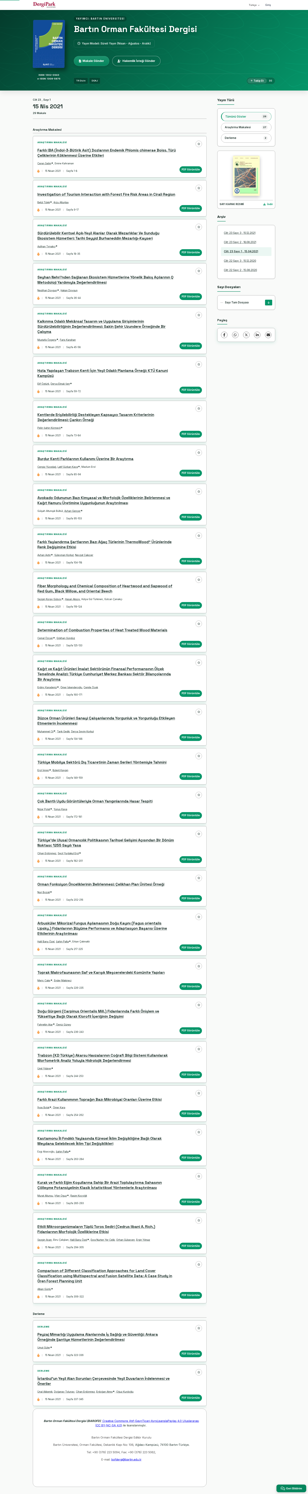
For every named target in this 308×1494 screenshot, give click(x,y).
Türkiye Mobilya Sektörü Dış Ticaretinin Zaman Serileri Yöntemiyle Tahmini (101, 762)
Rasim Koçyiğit (78, 1195)
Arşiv (221, 217)
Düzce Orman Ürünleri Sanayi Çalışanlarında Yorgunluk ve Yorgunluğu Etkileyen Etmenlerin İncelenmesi (106, 721)
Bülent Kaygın (60, 770)
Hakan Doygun (69, 290)
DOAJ (95, 80)
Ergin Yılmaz (143, 1239)
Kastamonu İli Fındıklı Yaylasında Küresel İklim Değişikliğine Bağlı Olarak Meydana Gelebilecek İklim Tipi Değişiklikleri (99, 1141)
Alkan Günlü (44, 1289)
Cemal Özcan (45, 638)
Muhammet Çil (45, 731)
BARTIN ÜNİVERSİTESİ (108, 18)
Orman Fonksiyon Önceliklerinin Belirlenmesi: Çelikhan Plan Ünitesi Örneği (100, 884)
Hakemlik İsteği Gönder (138, 61)
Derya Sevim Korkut (82, 731)
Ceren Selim (44, 163)
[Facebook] (224, 335)
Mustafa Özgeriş (46, 339)
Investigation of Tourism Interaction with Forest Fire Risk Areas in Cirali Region (106, 194)
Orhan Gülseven (125, 1239)
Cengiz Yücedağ (46, 466)
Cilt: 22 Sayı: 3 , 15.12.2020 (240, 261)
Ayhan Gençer (72, 511)
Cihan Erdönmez (46, 853)
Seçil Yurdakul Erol (68, 853)
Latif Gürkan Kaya (68, 466)
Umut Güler (43, 1347)
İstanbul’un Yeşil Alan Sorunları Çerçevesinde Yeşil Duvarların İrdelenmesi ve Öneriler (103, 1381)
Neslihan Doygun (47, 290)
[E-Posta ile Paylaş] (268, 335)
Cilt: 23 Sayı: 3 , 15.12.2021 (239, 233)
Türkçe (253, 5)
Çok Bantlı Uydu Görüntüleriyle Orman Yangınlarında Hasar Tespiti (95, 801)
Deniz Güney (63, 1024)
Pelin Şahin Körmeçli (49, 428)
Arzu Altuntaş (61, 202)
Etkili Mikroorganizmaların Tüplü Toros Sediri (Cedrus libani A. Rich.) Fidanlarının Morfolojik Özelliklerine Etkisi (96, 1229)
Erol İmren (43, 770)
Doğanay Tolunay (64, 1391)
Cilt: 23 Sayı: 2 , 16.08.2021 (240, 242)
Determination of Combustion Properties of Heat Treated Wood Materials (102, 630)
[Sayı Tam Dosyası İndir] (268, 302)
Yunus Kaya (60, 809)
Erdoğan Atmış (104, 1391)
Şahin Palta (62, 941)
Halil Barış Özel (46, 941)
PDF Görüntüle (191, 169)
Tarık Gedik (63, 731)
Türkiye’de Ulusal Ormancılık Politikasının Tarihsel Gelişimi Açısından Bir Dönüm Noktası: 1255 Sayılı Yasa (105, 843)
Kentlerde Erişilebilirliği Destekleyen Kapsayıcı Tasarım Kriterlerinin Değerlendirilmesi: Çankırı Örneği (95, 417)
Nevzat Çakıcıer (84, 555)
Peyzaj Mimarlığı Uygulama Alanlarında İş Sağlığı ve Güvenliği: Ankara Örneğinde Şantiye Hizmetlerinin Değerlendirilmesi (97, 1337)
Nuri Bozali (43, 892)
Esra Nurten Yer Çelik (103, 1239)
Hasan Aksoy (72, 599)
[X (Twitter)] (246, 335)
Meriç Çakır (43, 980)
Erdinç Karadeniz (47, 687)
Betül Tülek (43, 202)
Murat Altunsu (45, 1195)
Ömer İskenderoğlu (71, 687)
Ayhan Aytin (44, 555)
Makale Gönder (93, 61)
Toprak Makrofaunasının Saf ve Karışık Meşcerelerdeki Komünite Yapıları (101, 972)
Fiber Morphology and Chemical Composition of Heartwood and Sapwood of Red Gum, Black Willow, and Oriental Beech (104, 589)
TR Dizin (81, 80)
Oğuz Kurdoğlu (125, 1391)
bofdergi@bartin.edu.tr (126, 1459)
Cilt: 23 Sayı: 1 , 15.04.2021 (241, 251)
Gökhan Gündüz (66, 638)
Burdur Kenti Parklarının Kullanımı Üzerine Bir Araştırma (85, 459)
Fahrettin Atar (45, 1024)
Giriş (268, 4)
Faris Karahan (68, 339)
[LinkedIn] (257, 335)
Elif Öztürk (43, 383)
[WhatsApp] (235, 335)
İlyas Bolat (43, 1107)
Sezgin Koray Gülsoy (49, 599)
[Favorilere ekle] (199, 144)
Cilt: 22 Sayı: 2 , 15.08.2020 (240, 270)
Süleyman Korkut (64, 555)
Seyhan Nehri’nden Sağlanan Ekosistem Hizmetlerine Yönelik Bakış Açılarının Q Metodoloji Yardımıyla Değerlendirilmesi (105, 280)
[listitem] (246, 116)
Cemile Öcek (91, 687)
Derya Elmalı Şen (60, 383)
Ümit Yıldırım (44, 1068)
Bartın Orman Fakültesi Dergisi (135, 29)
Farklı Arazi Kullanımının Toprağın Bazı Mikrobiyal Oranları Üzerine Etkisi (99, 1099)
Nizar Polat (43, 809)
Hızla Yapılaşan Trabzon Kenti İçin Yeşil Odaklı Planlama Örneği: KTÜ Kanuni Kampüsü (102, 373)
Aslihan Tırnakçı (46, 246)
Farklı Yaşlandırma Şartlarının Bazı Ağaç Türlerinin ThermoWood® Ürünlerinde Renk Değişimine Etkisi (104, 544)
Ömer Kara (59, 1107)
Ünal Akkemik (45, 1391)
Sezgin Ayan (44, 1239)
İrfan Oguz (61, 1195)
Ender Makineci (62, 980)
